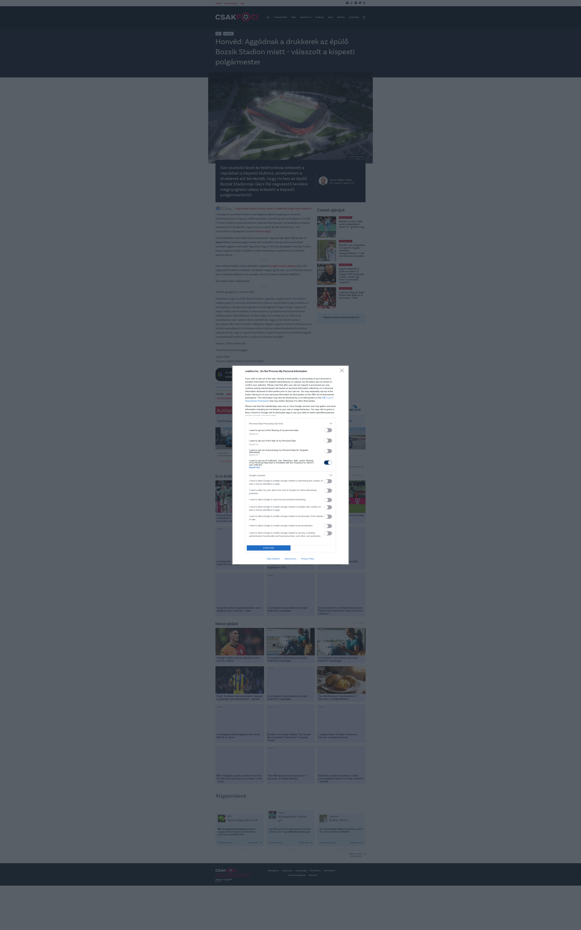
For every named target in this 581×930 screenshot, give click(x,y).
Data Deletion (273, 558)
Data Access (290, 558)
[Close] (343, 371)
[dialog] (290, 465)
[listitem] (290, 423)
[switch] (328, 430)
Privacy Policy (307, 558)
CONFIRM (268, 548)
